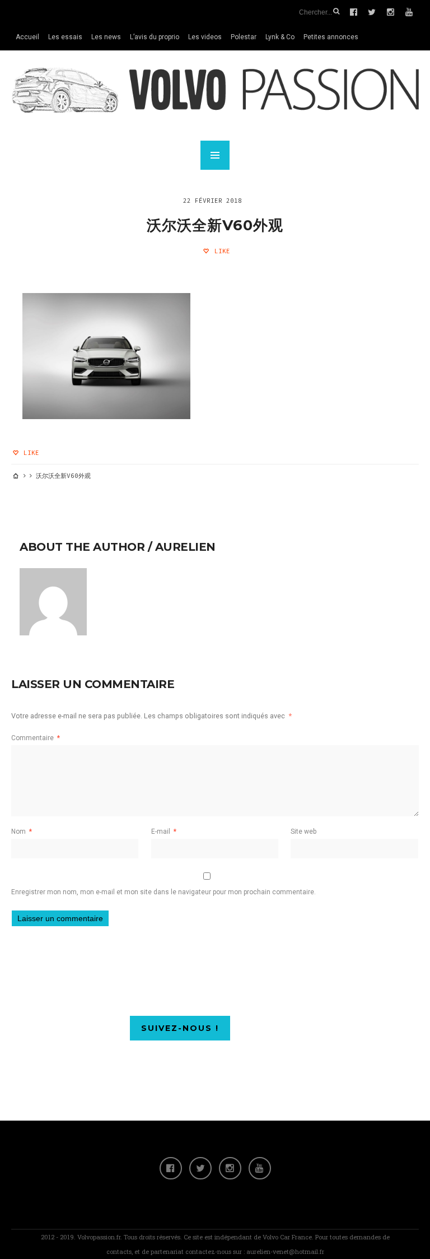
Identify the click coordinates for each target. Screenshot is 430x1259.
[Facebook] (171, 1168)
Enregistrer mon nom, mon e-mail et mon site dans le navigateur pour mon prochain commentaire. (163, 892)
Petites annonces (330, 37)
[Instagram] (230, 1168)
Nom (21, 831)
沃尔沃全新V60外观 (215, 225)
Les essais (65, 37)
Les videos (205, 37)
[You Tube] (260, 1168)
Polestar (243, 37)
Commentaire (35, 738)
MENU (215, 155)
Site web (303, 831)
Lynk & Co (280, 37)
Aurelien (185, 547)
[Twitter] (200, 1168)
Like (220, 251)
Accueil (27, 37)
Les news (106, 37)
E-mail (163, 831)
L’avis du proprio (154, 37)
